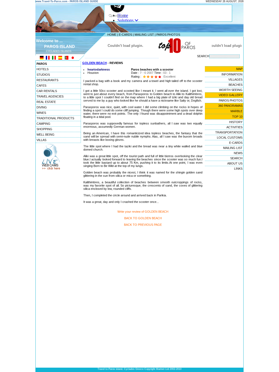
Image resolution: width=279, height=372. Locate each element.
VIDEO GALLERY (230, 95)
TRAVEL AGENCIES (50, 96)
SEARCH (236, 158)
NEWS (238, 153)
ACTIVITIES (234, 127)
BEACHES (235, 84)
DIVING (42, 107)
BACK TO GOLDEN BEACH (143, 218)
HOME (111, 34)
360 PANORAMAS (230, 105)
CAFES (41, 85)
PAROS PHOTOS (168, 34)
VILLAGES (235, 79)
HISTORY (235, 122)
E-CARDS (125, 34)
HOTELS (42, 69)
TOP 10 (237, 116)
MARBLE (236, 111)
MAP (239, 69)
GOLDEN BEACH (94, 63)
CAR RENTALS (47, 91)
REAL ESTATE (46, 101)
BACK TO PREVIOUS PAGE (143, 224)
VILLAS (41, 140)
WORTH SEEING (230, 90)
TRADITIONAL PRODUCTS (55, 118)
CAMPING (43, 123)
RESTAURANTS (47, 80)
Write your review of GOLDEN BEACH (142, 211)
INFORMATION (232, 74)
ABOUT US (234, 163)
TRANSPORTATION (228, 132)
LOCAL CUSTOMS (229, 137)
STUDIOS (43, 74)
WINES (41, 112)
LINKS (238, 168)
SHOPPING (44, 129)
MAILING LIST (144, 34)
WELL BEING (45, 134)
